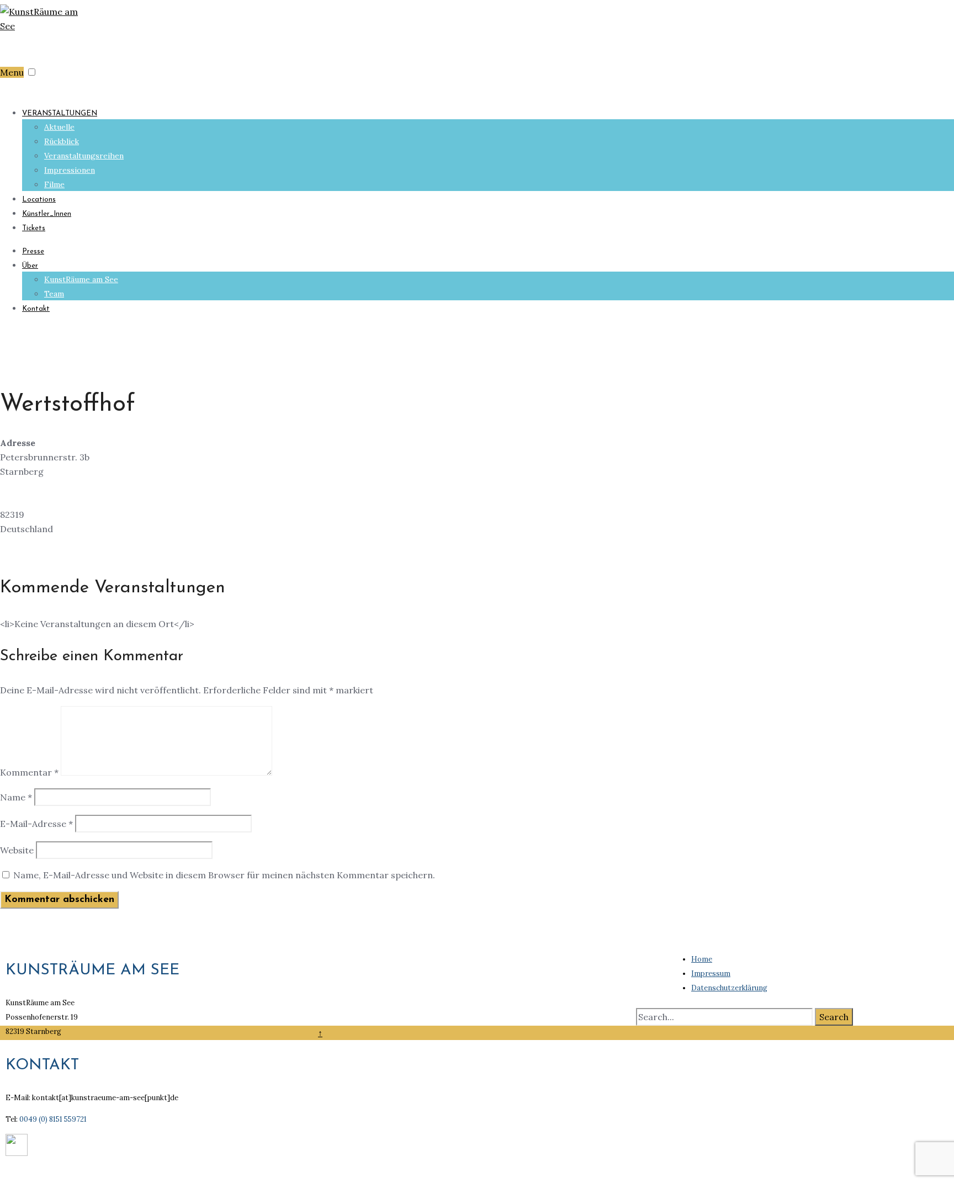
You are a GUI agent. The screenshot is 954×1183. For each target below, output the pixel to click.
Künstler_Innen (46, 213)
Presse (33, 251)
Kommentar (29, 772)
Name (16, 797)
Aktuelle (59, 127)
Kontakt (36, 308)
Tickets (33, 228)
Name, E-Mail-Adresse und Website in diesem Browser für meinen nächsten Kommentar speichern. (224, 874)
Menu (12, 72)
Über (30, 265)
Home (701, 959)
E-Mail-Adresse (36, 823)
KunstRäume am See (81, 279)
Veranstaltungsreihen (84, 156)
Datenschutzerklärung (729, 988)
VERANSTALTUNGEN (59, 113)
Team (54, 294)
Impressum (710, 973)
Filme (54, 184)
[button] (31, 72)
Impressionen (69, 170)
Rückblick (61, 141)
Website (17, 850)
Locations (39, 199)
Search (834, 1016)
